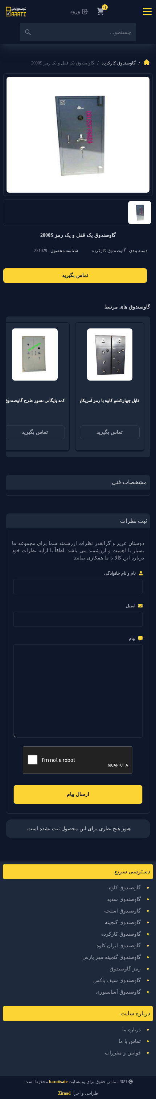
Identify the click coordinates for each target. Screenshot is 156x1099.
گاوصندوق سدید (124, 899)
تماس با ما (130, 1041)
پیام (132, 638)
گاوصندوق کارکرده (119, 63)
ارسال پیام (78, 794)
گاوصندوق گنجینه (123, 922)
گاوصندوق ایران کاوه (119, 945)
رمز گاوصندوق (125, 969)
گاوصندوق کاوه (125, 887)
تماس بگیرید (75, 275)
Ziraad (64, 1093)
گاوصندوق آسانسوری (118, 992)
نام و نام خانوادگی (120, 573)
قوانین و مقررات (123, 1053)
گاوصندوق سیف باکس (117, 980)
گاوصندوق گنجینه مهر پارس (111, 957)
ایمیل (130, 605)
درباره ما (131, 1029)
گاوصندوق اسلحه (122, 911)
